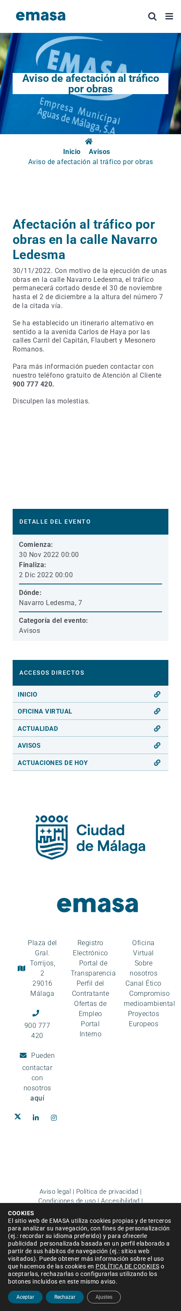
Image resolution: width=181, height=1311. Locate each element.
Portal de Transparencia (93, 968)
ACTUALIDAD (38, 729)
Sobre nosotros (143, 968)
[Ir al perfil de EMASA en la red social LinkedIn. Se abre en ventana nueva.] (38, 1117)
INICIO (27, 694)
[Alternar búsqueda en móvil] (152, 16)
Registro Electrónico (90, 948)
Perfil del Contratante (90, 988)
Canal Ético (143, 983)
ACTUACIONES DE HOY (53, 763)
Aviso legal (55, 1191)
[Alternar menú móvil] (170, 16)
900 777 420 (37, 1031)
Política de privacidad (107, 1191)
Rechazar (64, 1297)
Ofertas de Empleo (90, 1009)
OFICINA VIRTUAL (45, 711)
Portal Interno (91, 1029)
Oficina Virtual (143, 948)
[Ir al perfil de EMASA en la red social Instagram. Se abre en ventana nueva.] (56, 1117)
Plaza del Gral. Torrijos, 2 (42, 968)
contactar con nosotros (37, 1083)
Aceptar (25, 1297)
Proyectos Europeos (144, 1019)
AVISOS (29, 745)
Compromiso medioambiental (149, 998)
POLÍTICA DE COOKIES (128, 1266)
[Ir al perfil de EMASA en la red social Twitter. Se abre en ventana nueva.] (19, 1117)
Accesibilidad (120, 1201)
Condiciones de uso (67, 1201)
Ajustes (104, 1297)
